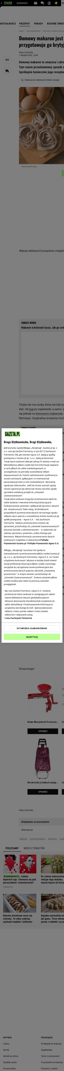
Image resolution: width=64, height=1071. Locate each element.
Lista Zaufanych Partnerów (18, 618)
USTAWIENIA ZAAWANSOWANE (32, 628)
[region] (32, 535)
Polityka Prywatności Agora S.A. (43, 543)
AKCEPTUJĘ (32, 637)
